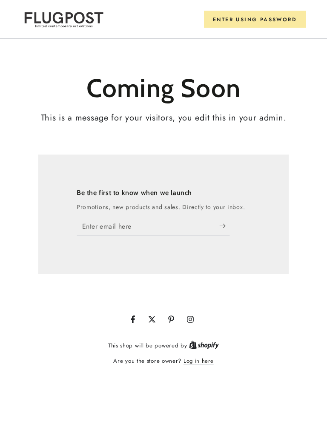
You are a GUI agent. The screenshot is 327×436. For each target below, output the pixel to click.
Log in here (199, 361)
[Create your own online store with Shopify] (204, 345)
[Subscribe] (224, 226)
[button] (255, 19)
